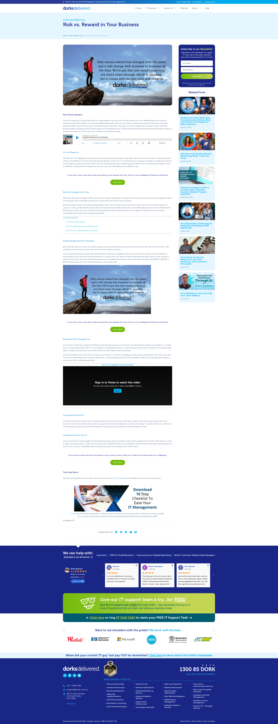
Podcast (184, 8)
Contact (74, 514)
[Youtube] (79, 675)
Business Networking (205, 555)
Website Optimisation (173, 687)
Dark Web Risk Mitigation (174, 696)
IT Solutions (151, 8)
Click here (97, 617)
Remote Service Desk (115, 684)
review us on (76, 581)
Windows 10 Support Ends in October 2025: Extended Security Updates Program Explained (195, 191)
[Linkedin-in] (74, 675)
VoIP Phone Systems (115, 700)
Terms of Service (209, 721)
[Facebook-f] (65, 675)
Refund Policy (185, 721)
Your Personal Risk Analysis (75, 222)
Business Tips (78, 35)
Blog (70, 35)
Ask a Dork (117, 182)
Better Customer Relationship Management (134, 555)
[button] (63, 1)
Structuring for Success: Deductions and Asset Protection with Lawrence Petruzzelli (194, 260)
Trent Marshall (189, 566)
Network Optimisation (145, 687)
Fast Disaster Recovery (145, 707)
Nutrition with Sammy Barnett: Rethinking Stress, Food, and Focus (196, 156)
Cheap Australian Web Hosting (175, 555)
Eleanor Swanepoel (155, 566)
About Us (168, 8)
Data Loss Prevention (173, 684)
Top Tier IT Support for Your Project (118, 364)
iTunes (117, 478)
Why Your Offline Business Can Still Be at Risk (82, 226)
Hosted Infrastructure (116, 687)
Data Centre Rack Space (117, 706)
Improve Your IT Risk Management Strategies (82, 231)
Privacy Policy (197, 721)
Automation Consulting (116, 703)
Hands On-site (142, 684)
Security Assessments (115, 691)
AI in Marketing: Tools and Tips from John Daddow (196, 294)
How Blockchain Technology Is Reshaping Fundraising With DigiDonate (196, 226)
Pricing (138, 8)
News (194, 8)
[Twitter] (70, 675)
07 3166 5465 (125, 617)
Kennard (116, 566)
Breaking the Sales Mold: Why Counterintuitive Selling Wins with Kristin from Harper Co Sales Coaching (196, 121)
